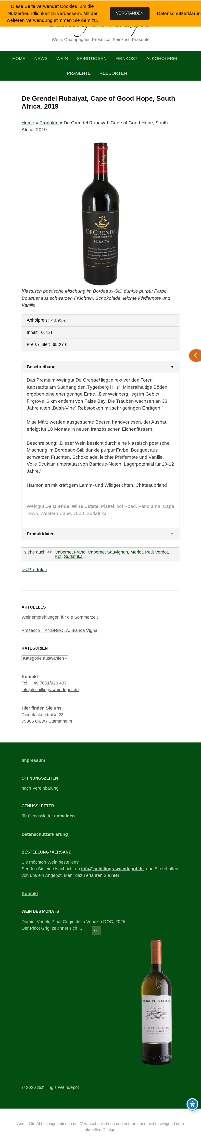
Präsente (79, 73)
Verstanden (129, 13)
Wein (62, 58)
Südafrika (73, 556)
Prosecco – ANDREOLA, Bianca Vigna (59, 630)
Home (18, 58)
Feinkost (126, 58)
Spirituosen (92, 58)
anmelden (64, 815)
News (41, 58)
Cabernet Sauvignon (108, 552)
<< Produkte (34, 569)
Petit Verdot (156, 552)
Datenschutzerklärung (45, 834)
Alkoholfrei (161, 58)
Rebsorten (113, 73)
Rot (58, 556)
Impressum (33, 760)
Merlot (136, 552)
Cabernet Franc (70, 552)
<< (96, 930)
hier (115, 875)
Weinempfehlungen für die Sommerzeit (60, 617)
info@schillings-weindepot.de (50, 689)
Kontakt (30, 893)
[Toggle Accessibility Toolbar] (192, 1104)
